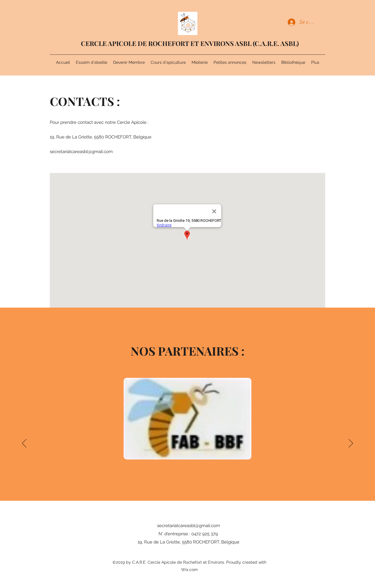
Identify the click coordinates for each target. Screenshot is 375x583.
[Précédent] (24, 443)
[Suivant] (351, 443)
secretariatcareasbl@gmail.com (81, 151)
